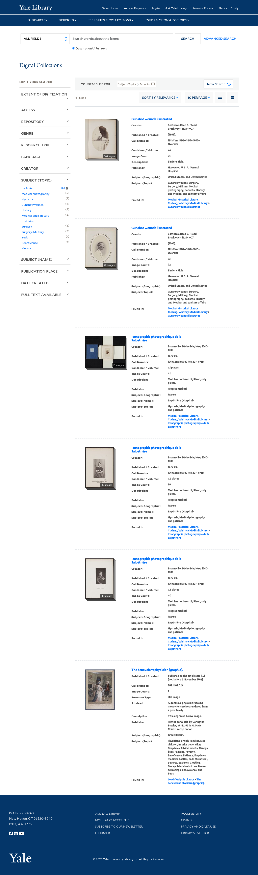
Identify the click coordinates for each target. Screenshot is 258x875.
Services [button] (66, 20)
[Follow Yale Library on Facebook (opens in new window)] (11, 833)
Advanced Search (220, 39)
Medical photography (36, 194)
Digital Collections (40, 65)
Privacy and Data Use (198, 826)
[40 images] (99, 578)
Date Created (35, 282)
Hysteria (27, 199)
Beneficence (30, 243)
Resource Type (35, 145)
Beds (25, 237)
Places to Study (228, 8)
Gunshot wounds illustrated (151, 119)
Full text (101, 48)
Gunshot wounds (33, 205)
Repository (32, 121)
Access (28, 109)
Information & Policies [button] (166, 20)
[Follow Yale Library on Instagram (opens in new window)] (16, 833)
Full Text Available (41, 294)
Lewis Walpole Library (181, 779)
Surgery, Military (33, 232)
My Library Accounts (112, 820)
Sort (158, 98)
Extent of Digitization (44, 94)
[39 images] (99, 467)
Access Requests (135, 8)
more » (26, 248)
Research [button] (36, 20)
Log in (156, 8)
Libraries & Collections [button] (109, 20)
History (26, 210)
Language (31, 156)
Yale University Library (35, 8)
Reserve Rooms (202, 8)
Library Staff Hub (195, 833)
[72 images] (101, 247)
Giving (186, 820)
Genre (27, 133)
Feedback (102, 833)
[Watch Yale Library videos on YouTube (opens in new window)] (21, 833)
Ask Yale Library (176, 8)
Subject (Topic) (36, 180)
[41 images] (105, 351)
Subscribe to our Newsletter (119, 826)
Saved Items (110, 8)
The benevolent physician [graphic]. (157, 670)
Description (84, 48)
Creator (29, 168)
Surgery (27, 226)
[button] (188, 39)
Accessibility (191, 813)
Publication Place (39, 271)
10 (197, 98)
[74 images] (101, 138)
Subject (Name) (36, 259)
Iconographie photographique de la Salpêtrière (156, 338)
